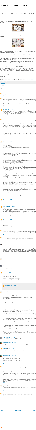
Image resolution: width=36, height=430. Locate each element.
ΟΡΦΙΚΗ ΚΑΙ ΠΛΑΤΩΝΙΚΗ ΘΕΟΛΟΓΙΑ (13, 5)
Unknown (4, 141)
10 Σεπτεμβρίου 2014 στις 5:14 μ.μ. (10, 258)
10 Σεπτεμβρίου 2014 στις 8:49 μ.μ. (13, 348)
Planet (3, 272)
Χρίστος (4, 265)
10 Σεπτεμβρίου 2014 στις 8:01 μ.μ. (13, 285)
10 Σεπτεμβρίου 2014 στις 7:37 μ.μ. (10, 272)
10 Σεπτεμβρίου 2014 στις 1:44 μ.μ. (10, 141)
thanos (4, 87)
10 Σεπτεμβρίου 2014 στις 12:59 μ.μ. (9, 109)
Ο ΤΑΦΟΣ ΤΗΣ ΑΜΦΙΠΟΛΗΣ (29, 79)
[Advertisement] (18, 2)
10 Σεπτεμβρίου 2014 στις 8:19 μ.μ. (11, 342)
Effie (3, 109)
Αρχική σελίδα (18, 410)
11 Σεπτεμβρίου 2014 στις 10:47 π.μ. (13, 385)
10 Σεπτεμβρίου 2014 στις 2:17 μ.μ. (10, 206)
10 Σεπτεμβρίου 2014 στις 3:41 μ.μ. (10, 219)
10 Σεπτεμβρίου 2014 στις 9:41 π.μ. (10, 87)
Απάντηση (4, 90)
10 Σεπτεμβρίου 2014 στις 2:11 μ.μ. (10, 199)
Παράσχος (4, 342)
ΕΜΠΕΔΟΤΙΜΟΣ (5, 291)
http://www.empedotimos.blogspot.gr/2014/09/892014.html (9, 18)
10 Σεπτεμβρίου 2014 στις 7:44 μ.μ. (13, 291)
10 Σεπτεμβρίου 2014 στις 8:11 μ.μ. (10, 337)
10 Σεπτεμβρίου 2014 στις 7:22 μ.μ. (10, 265)
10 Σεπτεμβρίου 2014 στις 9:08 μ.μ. (11, 355)
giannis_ (4, 206)
